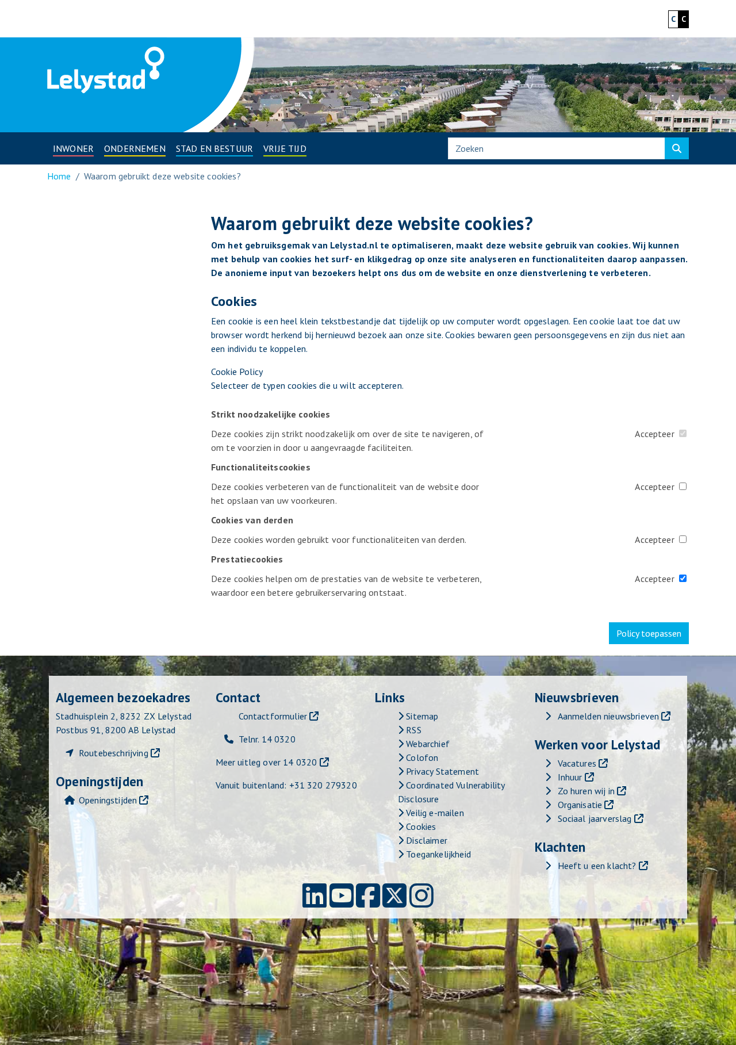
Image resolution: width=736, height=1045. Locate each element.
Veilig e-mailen (434, 812)
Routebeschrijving (113, 753)
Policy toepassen (648, 633)
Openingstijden (108, 800)
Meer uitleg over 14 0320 (266, 762)
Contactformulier (273, 716)
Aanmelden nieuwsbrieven (609, 716)
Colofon (421, 757)
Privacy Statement (441, 771)
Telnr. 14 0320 (267, 739)
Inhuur (570, 777)
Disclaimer (425, 840)
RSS (412, 730)
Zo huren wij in (586, 791)
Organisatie (580, 804)
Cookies (420, 826)
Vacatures (577, 763)
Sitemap (421, 716)
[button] (73, 148)
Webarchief (427, 743)
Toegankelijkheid (437, 854)
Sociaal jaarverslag (595, 818)
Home (59, 176)
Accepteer (654, 433)
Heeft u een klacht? (597, 865)
